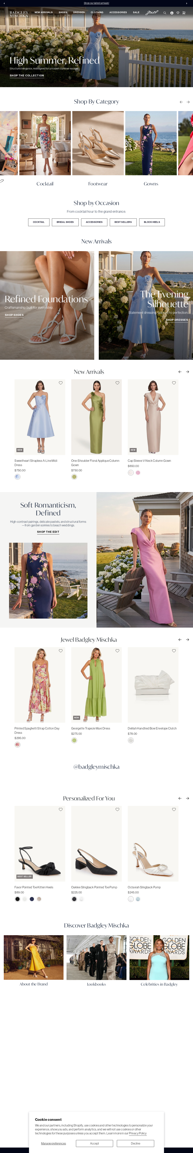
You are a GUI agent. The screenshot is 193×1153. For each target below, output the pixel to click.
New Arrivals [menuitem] (44, 12)
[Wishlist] (177, 13)
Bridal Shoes (65, 222)
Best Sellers (123, 222)
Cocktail (39, 222)
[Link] (45, 143)
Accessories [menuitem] (118, 12)
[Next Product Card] (187, 371)
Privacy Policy (138, 1133)
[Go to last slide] (5, 3)
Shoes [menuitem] (63, 12)
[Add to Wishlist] (60, 382)
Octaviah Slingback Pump (144, 887)
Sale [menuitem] (136, 12)
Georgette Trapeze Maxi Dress (90, 728)
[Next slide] (187, 3)
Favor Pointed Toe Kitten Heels (34, 887)
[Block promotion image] (96, 47)
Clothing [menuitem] (97, 12)
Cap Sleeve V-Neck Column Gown (149, 460)
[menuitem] (152, 13)
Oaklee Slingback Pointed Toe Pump (94, 887)
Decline (135, 1143)
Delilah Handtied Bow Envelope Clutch (152, 728)
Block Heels (152, 222)
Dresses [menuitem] (79, 12)
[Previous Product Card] (179, 371)
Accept (94, 1143)
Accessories (94, 222)
